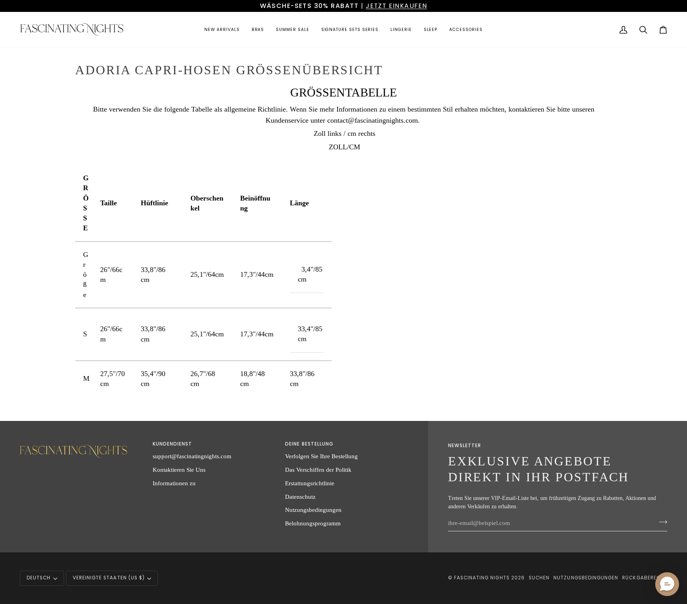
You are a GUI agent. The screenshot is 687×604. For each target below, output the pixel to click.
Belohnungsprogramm (313, 523)
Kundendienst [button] (172, 444)
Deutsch (38, 578)
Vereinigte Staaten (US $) (109, 578)
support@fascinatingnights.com (192, 456)
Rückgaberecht (644, 578)
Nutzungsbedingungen (313, 509)
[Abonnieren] (660, 521)
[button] (221, 30)
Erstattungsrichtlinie (309, 483)
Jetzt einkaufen (396, 5)
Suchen (539, 578)
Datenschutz (300, 496)
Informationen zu (174, 483)
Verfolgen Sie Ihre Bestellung (321, 456)
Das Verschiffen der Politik (318, 469)
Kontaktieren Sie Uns (179, 469)
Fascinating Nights (482, 578)
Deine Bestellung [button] (309, 444)
